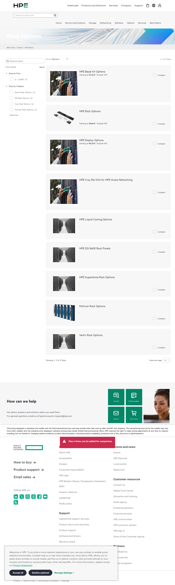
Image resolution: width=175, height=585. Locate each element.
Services (113, 5)
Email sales (22, 477)
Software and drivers (70, 536)
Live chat (116, 401)
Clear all (41, 67)
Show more (14, 115)
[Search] (54, 15)
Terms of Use (29, 581)
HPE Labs (64, 475)
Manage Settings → (64, 572)
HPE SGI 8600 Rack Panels (94, 248)
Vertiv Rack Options (91, 335)
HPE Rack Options (90, 111)
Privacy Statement (22, 565)
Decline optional (40, 572)
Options (20, 47)
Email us (116, 419)
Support (139, 5)
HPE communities (122, 519)
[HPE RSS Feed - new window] (16, 502)
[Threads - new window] (33, 496)
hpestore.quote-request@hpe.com (55, 415)
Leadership (65, 497)
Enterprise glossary (123, 507)
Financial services (122, 513)
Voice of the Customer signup (128, 536)
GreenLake (72, 5)
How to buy (134, 419)
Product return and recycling (74, 524)
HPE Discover (120, 458)
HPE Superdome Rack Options (97, 277)
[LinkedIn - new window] (16, 496)
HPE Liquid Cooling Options (95, 219)
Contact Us (119, 484)
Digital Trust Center (123, 490)
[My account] (159, 5)
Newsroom (119, 469)
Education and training (125, 496)
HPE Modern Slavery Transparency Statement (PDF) (82, 484)
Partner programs (122, 563)
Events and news (124, 447)
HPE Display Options (91, 140)
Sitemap (65, 581)
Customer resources (126, 479)
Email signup (120, 502)
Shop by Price (14, 73)
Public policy (65, 503)
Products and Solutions (94, 5)
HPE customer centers (124, 525)
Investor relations (68, 492)
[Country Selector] (153, 5)
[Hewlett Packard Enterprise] (21, 5)
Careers (63, 464)
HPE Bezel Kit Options (92, 71)
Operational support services (74, 518)
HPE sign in (119, 530)
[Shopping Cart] (147, 5)
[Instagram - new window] (27, 496)
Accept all (18, 572)
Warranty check (67, 541)
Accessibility (65, 458)
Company (126, 5)
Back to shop (11, 47)
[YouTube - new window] (45, 496)
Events (116, 452)
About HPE (64, 452)
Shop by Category (16, 86)
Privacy (17, 581)
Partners (119, 546)
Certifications (120, 551)
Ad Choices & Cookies (48, 581)
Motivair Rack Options (92, 306)
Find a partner (120, 557)
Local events (120, 464)
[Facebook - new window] (39, 496)
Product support (134, 401)
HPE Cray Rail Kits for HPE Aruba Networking (105, 179)
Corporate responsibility (71, 469)
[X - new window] (22, 496)
